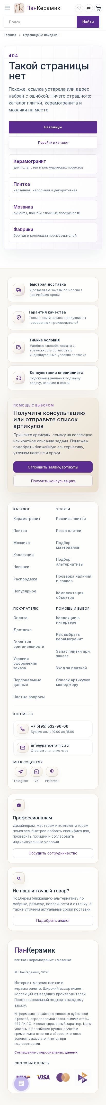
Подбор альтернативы (69, 561)
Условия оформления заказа (25, 663)
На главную (53, 127)
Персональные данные (27, 682)
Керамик (34, 950)
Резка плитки (68, 530)
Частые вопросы (29, 697)
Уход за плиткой (71, 668)
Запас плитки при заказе (73, 653)
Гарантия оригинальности (28, 644)
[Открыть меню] (8, 8)
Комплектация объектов (70, 595)
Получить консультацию (53, 481)
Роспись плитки (71, 518)
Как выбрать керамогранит (69, 636)
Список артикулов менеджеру (73, 682)
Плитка (20, 530)
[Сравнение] (89, 8)
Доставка (22, 630)
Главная (10, 35)
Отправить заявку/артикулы (53, 467)
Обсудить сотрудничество (53, 853)
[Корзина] (98, 8)
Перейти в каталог (53, 142)
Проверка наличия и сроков (73, 578)
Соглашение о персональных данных (45, 1052)
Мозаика (21, 542)
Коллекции (23, 554)
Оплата (20, 618)
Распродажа (25, 579)
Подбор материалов (67, 544)
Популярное (24, 591)
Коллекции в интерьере (68, 620)
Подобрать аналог (53, 920)
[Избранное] (79, 8)
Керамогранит (26, 518)
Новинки (21, 567)
